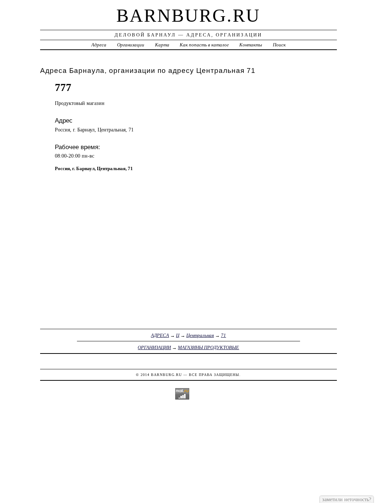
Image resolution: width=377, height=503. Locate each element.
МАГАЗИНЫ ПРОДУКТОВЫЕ (208, 347)
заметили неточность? (346, 499)
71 (223, 335)
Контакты (250, 45)
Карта (162, 45)
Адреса (98, 45)
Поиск (279, 45)
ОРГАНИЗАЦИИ (154, 347)
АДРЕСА (160, 335)
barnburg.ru (188, 15)
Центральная (200, 335)
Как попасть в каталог (204, 45)
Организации (130, 45)
